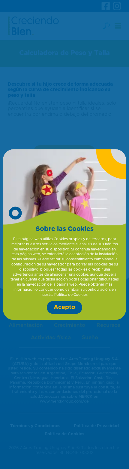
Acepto (64, 307)
